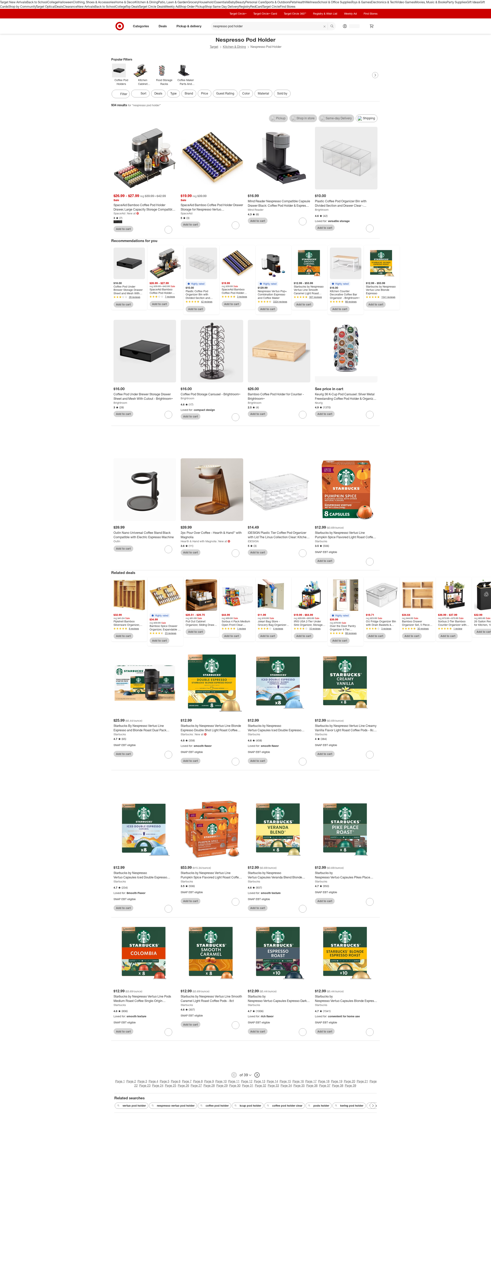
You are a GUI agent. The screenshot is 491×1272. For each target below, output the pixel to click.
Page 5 (164, 1081)
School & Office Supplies (334, 2)
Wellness (311, 2)
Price (204, 93)
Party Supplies (457, 2)
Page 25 (170, 1085)
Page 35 (299, 1085)
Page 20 (349, 1081)
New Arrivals (86, 6)
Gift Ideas (473, 2)
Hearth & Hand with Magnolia (199, 541)
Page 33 (273, 1085)
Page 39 (350, 1085)
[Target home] (119, 26)
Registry (244, 6)
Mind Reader (256, 209)
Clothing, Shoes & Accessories (94, 2)
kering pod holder (351, 1105)
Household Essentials (213, 2)
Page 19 (336, 1081)
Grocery (193, 2)
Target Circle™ (238, 13)
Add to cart (123, 229)
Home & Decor (125, 2)
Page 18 (324, 1081)
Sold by (282, 93)
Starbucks (321, 541)
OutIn (117, 541)
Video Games (405, 2)
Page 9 (209, 1081)
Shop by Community (22, 6)
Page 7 (187, 1081)
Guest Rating (225, 93)
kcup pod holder (250, 1105)
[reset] (324, 26)
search (332, 26)
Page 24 (157, 1085)
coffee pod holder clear (287, 1105)
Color (246, 93)
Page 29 (222, 1085)
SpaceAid (119, 213)
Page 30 (235, 1085)
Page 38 (337, 1085)
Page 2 (131, 1081)
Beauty (240, 2)
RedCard (256, 6)
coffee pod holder (217, 1105)
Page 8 (198, 1081)
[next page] (257, 1075)
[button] (196, 283)
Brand (189, 93)
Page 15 (285, 1081)
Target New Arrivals (13, 2)
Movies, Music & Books (431, 2)
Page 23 (145, 1085)
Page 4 (153, 1081)
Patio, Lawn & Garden (173, 2)
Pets (293, 2)
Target (214, 47)
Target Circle (271, 6)
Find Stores (287, 6)
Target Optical (45, 6)
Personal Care (255, 2)
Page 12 (246, 1081)
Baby (232, 2)
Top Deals (132, 6)
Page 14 (272, 1081)
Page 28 (209, 1085)
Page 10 (221, 1081)
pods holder (321, 1105)
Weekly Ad (172, 6)
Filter (123, 94)
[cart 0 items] (371, 26)
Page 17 (311, 1081)
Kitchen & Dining (146, 2)
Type (173, 93)
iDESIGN (253, 541)
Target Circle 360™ (295, 13)
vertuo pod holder (134, 1105)
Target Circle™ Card (265, 13)
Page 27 (196, 1085)
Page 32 (260, 1085)
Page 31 (247, 1085)
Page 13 (259, 1081)
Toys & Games (361, 2)
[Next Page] (375, 75)
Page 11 (234, 1081)
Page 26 (183, 1085)
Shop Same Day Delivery (222, 6)
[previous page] (234, 1075)
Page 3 (142, 1081)
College (52, 2)
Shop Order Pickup (192, 6)
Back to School (36, 2)
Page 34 (286, 1085)
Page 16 (298, 1081)
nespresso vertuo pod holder (175, 1105)
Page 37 (324, 1085)
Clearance (70, 6)
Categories (141, 26)
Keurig (319, 402)
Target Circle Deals (152, 6)
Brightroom (322, 209)
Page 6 (175, 1081)
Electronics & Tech (383, 2)
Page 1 (120, 1081)
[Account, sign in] (352, 26)
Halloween (65, 2)
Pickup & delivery (188, 26)
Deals (59, 6)
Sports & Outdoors (277, 2)
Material (263, 93)
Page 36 (312, 1085)
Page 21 (362, 1081)
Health (300, 2)
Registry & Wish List (325, 13)
